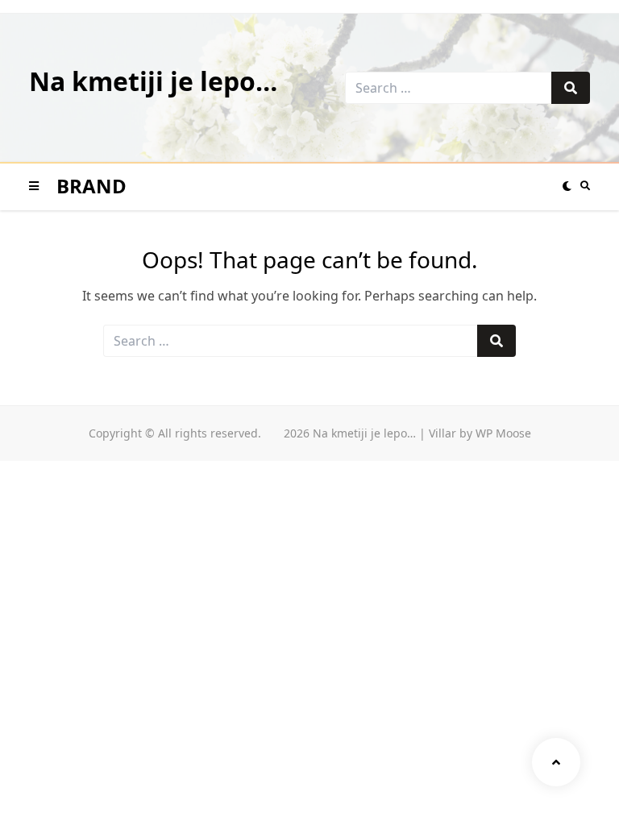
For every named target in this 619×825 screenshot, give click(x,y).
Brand (91, 185)
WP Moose (503, 433)
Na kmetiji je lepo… (153, 81)
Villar (442, 433)
